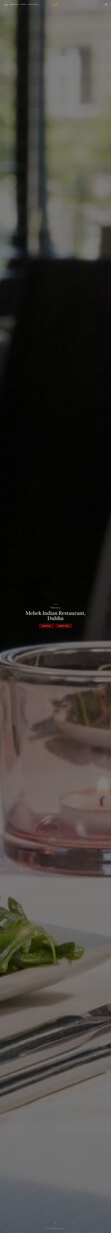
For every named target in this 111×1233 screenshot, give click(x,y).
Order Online (46, 626)
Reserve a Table (64, 626)
